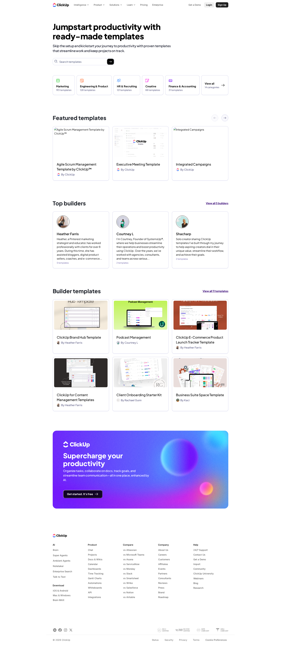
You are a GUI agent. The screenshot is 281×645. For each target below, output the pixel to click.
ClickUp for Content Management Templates (75, 397)
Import (196, 564)
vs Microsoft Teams (133, 554)
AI (54, 544)
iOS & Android (60, 590)
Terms (196, 639)
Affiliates (163, 564)
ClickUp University (203, 573)
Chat (90, 550)
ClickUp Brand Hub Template (79, 337)
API (90, 592)
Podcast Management (133, 337)
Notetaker (58, 566)
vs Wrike (128, 583)
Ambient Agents (61, 560)
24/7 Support (200, 550)
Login (209, 4)
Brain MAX (58, 600)
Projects (92, 554)
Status (155, 639)
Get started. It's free (80, 494)
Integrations (94, 597)
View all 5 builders (217, 203)
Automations (95, 583)
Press (161, 587)
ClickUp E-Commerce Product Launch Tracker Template (199, 339)
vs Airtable (129, 597)
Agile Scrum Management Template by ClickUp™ (76, 166)
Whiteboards (95, 587)
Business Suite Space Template (200, 395)
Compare (128, 544)
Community (199, 568)
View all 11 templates (215, 291)
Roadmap (163, 597)
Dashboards (94, 568)
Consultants (164, 578)
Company (163, 544)
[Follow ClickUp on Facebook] (60, 630)
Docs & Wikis (95, 559)
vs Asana (128, 559)
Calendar (93, 564)
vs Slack (127, 573)
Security (169, 639)
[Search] (110, 62)
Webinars (198, 578)
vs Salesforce (130, 587)
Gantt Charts (95, 578)
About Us (163, 550)
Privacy (183, 639)
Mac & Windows (62, 595)
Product (92, 544)
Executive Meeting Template (138, 164)
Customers (164, 559)
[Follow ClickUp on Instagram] (65, 630)
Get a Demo (199, 559)
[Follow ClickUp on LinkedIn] (55, 630)
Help (195, 544)
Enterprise (157, 4)
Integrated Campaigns (193, 164)
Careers (162, 554)
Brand (161, 592)
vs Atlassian (130, 550)
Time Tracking (95, 573)
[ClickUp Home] (61, 4)
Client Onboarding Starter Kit (139, 395)
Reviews (162, 583)
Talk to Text (59, 576)
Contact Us (199, 554)
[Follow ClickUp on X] (71, 630)
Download (58, 585)
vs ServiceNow (131, 564)
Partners (162, 573)
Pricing (144, 4)
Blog (195, 583)
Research (198, 587)
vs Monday (129, 568)
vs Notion (128, 592)
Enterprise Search (62, 571)
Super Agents (60, 555)
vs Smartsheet (131, 578)
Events (162, 568)
